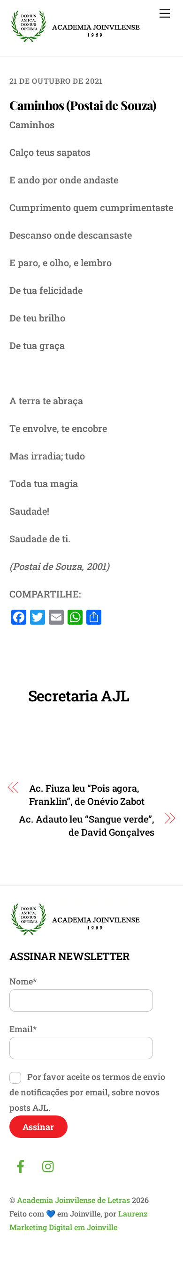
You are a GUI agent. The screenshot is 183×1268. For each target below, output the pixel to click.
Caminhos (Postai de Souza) (82, 105)
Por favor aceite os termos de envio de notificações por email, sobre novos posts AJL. (87, 1092)
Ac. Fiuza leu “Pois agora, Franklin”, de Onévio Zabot (87, 794)
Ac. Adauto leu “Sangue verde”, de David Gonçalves (86, 825)
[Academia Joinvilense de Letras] (75, 39)
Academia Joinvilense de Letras (73, 1200)
